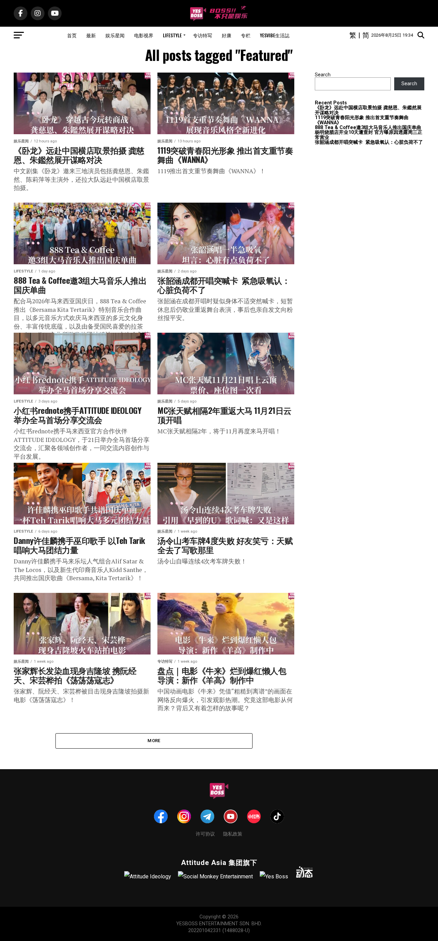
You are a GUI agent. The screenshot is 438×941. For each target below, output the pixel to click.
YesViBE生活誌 (274, 35)
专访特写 (202, 35)
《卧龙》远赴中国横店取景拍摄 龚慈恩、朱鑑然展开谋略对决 (368, 110)
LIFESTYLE (172, 35)
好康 (226, 35)
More (153, 740)
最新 (91, 35)
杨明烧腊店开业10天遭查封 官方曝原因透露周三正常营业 (368, 134)
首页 (72, 35)
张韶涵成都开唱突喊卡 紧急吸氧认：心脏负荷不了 (369, 142)
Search (323, 75)
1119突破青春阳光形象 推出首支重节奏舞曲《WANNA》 (362, 120)
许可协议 (205, 833)
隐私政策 (232, 833)
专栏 (245, 35)
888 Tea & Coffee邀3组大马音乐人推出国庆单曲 (368, 127)
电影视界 (143, 35)
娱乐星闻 (115, 35)
